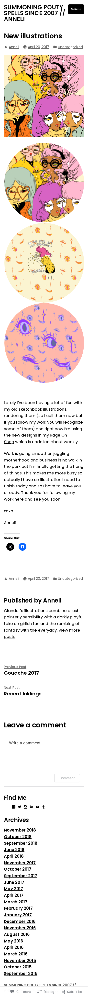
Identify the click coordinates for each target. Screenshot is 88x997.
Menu (77, 9)
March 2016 (15, 954)
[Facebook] (14, 807)
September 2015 (20, 973)
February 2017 (18, 908)
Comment (67, 778)
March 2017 (15, 902)
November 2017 (20, 863)
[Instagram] (26, 807)
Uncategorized (70, 46)
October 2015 (18, 967)
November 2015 (20, 961)
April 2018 (14, 856)
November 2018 (20, 830)
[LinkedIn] (31, 807)
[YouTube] (37, 807)
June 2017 (14, 882)
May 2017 (13, 889)
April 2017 (13, 895)
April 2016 (13, 947)
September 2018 (20, 843)
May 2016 (13, 941)
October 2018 (18, 837)
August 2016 (17, 934)
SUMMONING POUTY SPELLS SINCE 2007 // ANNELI (34, 13)
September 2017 (20, 876)
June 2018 (14, 850)
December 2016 (19, 921)
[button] (44, 182)
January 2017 (18, 915)
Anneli (14, 46)
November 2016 (20, 928)
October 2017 (17, 869)
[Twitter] (20, 807)
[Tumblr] (43, 807)
